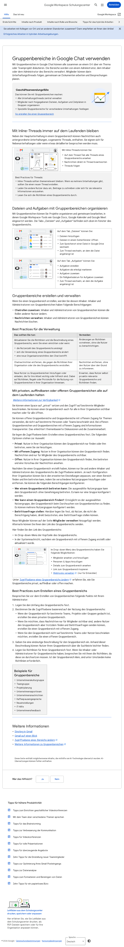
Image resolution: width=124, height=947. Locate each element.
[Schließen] (120, 29)
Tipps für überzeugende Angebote (30, 850)
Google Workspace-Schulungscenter (67, 5)
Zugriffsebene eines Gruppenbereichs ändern (44, 579)
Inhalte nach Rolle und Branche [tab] (62, 22)
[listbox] (75, 941)
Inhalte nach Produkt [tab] (32, 22)
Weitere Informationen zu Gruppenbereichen (39, 744)
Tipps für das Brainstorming (27, 823)
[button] (5, 4)
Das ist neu (18, 14)
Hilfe (6, 14)
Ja (42, 779)
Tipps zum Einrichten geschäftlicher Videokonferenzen (40, 810)
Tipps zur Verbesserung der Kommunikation (34, 830)
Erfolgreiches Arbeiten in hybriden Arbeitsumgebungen (31, 34)
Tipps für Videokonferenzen (27, 837)
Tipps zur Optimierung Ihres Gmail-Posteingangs (37, 863)
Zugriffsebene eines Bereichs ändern (35, 740)
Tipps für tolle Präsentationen (28, 843)
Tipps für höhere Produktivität (25, 802)
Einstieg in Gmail (23, 731)
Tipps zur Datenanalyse (24, 870)
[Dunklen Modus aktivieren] (89, 941)
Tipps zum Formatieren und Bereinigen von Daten (37, 877)
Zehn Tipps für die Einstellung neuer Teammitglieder (38, 857)
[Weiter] (118, 22)
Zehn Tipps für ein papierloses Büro (30, 883)
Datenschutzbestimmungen (28, 941)
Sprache (72, 937)
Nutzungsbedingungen (52, 941)
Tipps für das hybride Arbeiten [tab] (98, 22)
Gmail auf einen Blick (26, 735)
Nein (57, 779)
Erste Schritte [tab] (9, 22)
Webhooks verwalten (63, 573)
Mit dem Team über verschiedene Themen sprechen (38, 817)
